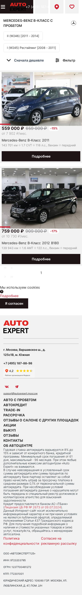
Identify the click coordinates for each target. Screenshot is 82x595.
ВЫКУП (9, 430)
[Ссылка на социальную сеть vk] (6, 386)
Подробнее (41, 156)
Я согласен (14, 303)
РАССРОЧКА (14, 415)
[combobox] (28, 60)
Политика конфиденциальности (21, 541)
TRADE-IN (11, 410)
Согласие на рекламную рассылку (59, 541)
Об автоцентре (18, 445)
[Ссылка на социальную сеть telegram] (16, 386)
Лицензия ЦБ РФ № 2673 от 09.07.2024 (32, 507)
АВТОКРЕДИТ (15, 405)
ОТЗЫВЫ (11, 435)
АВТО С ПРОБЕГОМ (19, 400)
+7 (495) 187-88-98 (41, 7)
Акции (9, 425)
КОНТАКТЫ (13, 440)
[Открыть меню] (2, 6)
